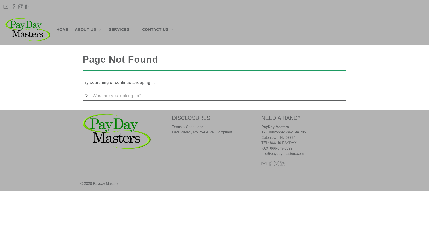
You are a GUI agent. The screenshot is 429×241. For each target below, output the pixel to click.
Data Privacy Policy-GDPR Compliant (202, 132)
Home (63, 29)
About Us (85, 29)
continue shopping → (135, 82)
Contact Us (155, 29)
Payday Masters (105, 183)
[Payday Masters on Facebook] (13, 6)
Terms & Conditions (187, 127)
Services (119, 29)
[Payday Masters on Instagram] (20, 6)
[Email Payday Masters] (5, 6)
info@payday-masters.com (282, 154)
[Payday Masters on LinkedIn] (27, 6)
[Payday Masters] (27, 29)
